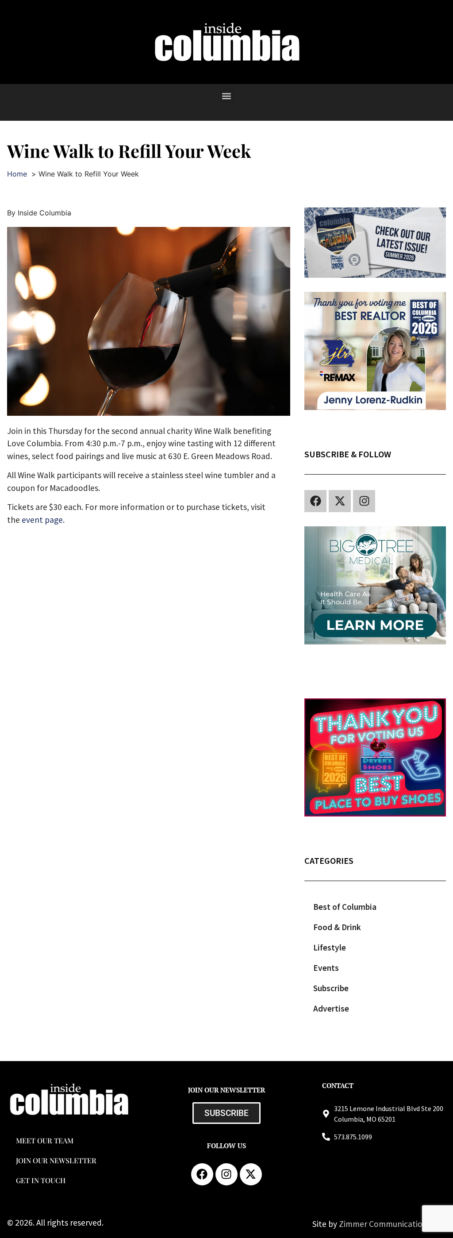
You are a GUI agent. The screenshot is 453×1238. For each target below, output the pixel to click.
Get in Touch (40, 1180)
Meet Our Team (44, 1140)
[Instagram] (364, 501)
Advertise (331, 1008)
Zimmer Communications (386, 1224)
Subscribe (331, 988)
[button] (226, 95)
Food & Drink (337, 927)
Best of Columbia (344, 906)
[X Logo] (340, 501)
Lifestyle (329, 947)
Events (326, 967)
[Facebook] (315, 501)
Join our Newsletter (56, 1160)
